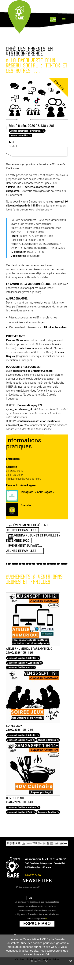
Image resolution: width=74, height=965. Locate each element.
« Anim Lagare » (44, 492)
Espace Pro (37, 923)
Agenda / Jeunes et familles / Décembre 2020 (33, 538)
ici (46, 919)
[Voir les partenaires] (37, 845)
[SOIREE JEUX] (33, 722)
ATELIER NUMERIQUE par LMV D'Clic (29, 648)
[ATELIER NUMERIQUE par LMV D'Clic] (33, 645)
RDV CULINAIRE (15, 798)
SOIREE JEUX (14, 725)
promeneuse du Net (28, 344)
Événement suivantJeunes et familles (22, 548)
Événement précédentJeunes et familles (27, 527)
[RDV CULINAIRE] (33, 794)
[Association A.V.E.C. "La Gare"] (13, 876)
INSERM (11, 386)
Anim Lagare (27, 485)
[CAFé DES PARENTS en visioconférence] (37, 118)
